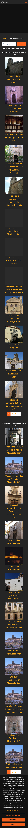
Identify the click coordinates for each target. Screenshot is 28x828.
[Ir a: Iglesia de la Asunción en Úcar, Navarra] (14, 247)
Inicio (4, 38)
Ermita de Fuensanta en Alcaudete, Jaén (14, 680)
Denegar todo (13, 819)
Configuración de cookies (13, 815)
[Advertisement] (14, 18)
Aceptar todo (13, 824)
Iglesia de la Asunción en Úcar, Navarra (14, 260)
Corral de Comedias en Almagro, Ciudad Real (14, 137)
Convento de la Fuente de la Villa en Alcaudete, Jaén (14, 624)
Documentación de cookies (11, 810)
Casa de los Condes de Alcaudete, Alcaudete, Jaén (14, 479)
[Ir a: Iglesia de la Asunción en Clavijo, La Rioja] (14, 218)
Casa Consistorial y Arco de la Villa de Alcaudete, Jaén (14, 450)
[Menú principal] (26, 1)
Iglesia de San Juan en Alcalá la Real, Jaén (14, 374)
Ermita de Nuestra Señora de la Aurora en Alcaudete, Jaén (14, 709)
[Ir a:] (14, 66)
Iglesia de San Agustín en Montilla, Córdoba (14, 318)
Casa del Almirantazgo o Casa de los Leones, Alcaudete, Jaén (14, 511)
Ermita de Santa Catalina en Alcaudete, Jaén (14, 738)
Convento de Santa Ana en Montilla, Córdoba (14, 108)
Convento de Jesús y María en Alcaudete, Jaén (14, 595)
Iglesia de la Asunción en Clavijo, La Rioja (14, 231)
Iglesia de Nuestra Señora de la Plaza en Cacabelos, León (14, 289)
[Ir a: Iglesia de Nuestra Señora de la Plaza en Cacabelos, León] (14, 276)
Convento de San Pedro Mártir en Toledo (14, 79)
